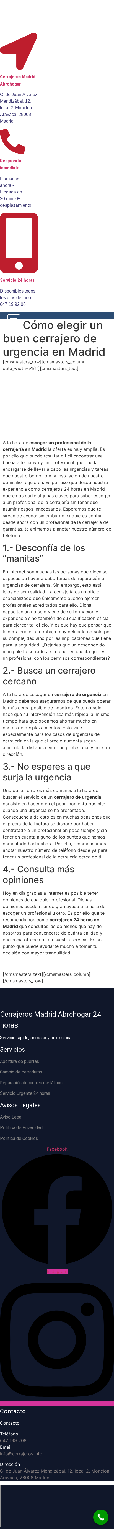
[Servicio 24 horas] (19, 270)
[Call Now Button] (100, 1517)
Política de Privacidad (21, 1127)
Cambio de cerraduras (21, 1072)
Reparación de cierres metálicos (31, 1082)
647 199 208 (13, 1440)
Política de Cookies (19, 1138)
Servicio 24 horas (17, 280)
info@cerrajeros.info (21, 1453)
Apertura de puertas (19, 1061)
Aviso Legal (11, 1117)
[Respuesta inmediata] (12, 151)
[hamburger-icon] (13, 318)
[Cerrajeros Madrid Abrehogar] (18, 67)
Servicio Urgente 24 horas (25, 1093)
